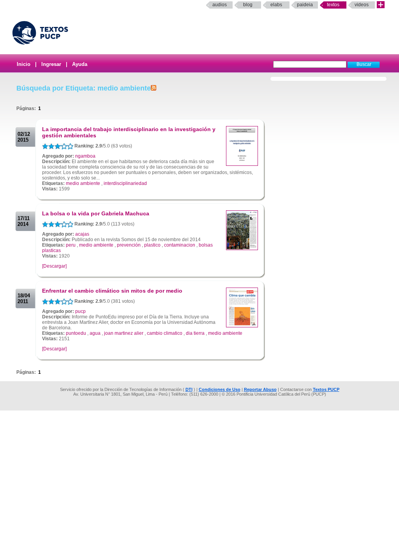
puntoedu (76, 333)
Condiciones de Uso (219, 389)
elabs (276, 4)
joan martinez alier (123, 333)
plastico (152, 245)
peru (71, 245)
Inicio (23, 64)
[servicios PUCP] (381, 5)
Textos (333, 4)
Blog (247, 4)
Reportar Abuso (260, 389)
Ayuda (79, 64)
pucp (80, 311)
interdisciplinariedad (125, 183)
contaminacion (179, 245)
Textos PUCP (326, 389)
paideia (305, 4)
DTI (188, 389)
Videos (362, 4)
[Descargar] (54, 266)
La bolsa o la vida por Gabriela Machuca (95, 213)
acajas (82, 234)
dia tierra (195, 333)
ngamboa (85, 156)
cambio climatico (164, 333)
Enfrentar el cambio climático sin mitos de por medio (112, 291)
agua (95, 333)
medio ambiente (83, 183)
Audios (219, 4)
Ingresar (51, 64)
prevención (129, 245)
